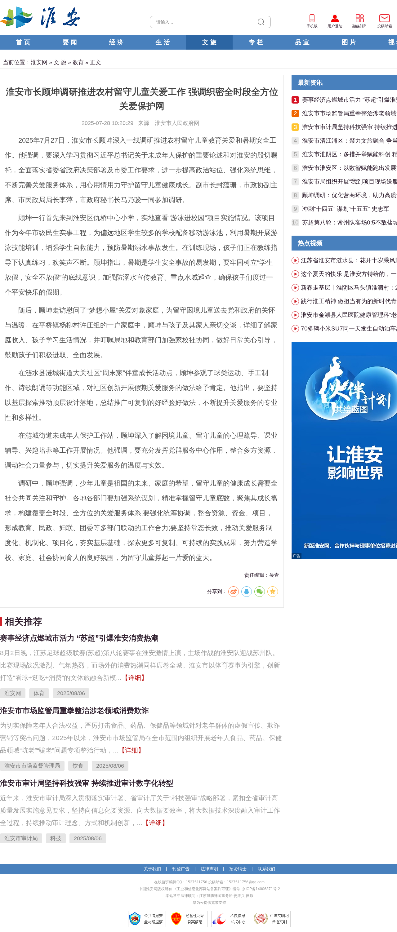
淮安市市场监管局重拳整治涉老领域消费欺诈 (74, 710)
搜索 (261, 22)
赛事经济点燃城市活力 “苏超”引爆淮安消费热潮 (79, 638)
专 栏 (256, 42)
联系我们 (266, 868)
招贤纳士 (238, 868)
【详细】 (135, 677)
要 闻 (70, 42)
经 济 (116, 42)
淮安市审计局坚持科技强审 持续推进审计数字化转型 (86, 783)
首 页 (23, 42)
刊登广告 (181, 868)
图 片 (349, 42)
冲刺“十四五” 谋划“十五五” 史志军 (345, 209)
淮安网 (39, 62)
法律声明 (209, 868)
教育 (78, 62)
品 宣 (302, 42)
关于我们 (152, 868)
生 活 (163, 42)
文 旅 (209, 42)
